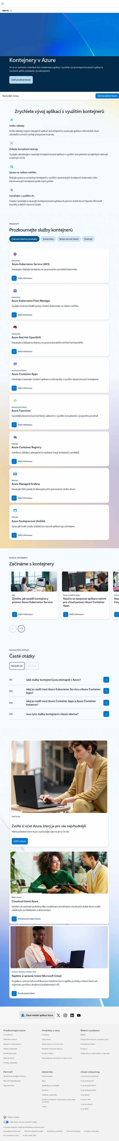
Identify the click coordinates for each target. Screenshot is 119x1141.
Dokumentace (47, 1076)
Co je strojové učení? (88, 1085)
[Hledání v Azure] (2, 3)
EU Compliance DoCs (11, 1135)
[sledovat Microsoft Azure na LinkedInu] (72, 1015)
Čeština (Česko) (13, 1117)
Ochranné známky (73, 1131)
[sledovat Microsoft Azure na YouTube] (79, 1015)
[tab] (24, 239)
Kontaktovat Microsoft (11, 1131)
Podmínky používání (55, 1131)
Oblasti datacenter (10, 1049)
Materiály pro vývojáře (50, 1085)
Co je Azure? (8, 1035)
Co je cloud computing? (89, 1076)
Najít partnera (8, 1085)
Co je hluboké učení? (88, 1090)
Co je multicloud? (87, 1081)
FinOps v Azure (47, 1053)
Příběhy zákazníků (10, 1063)
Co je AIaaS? (85, 1095)
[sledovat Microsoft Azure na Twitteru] (59, 1015)
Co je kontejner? (87, 1104)
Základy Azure (8, 1058)
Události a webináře (49, 1095)
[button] (48, 95)
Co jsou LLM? (86, 1099)
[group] (34, 595)
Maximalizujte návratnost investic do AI (57, 1058)
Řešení (83, 1035)
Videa (44, 1106)
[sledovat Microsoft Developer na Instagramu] (66, 1015)
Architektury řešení (88, 1044)
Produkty (45, 1035)
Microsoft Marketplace (11, 1081)
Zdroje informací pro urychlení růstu (94, 1039)
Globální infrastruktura (12, 1044)
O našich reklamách (91, 1131)
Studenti (45, 1090)
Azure (5, 10)
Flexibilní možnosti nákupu (52, 1049)
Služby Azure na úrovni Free (52, 1044)
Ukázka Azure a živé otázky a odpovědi (95, 1053)
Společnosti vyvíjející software (14, 1076)
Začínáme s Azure (10, 1039)
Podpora (84, 1049)
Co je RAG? (85, 1109)
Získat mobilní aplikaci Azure (39, 1015)
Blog (43, 1081)
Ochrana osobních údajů (33, 1131)
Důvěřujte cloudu (10, 1053)
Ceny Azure (46, 1039)
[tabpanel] (59, 392)
